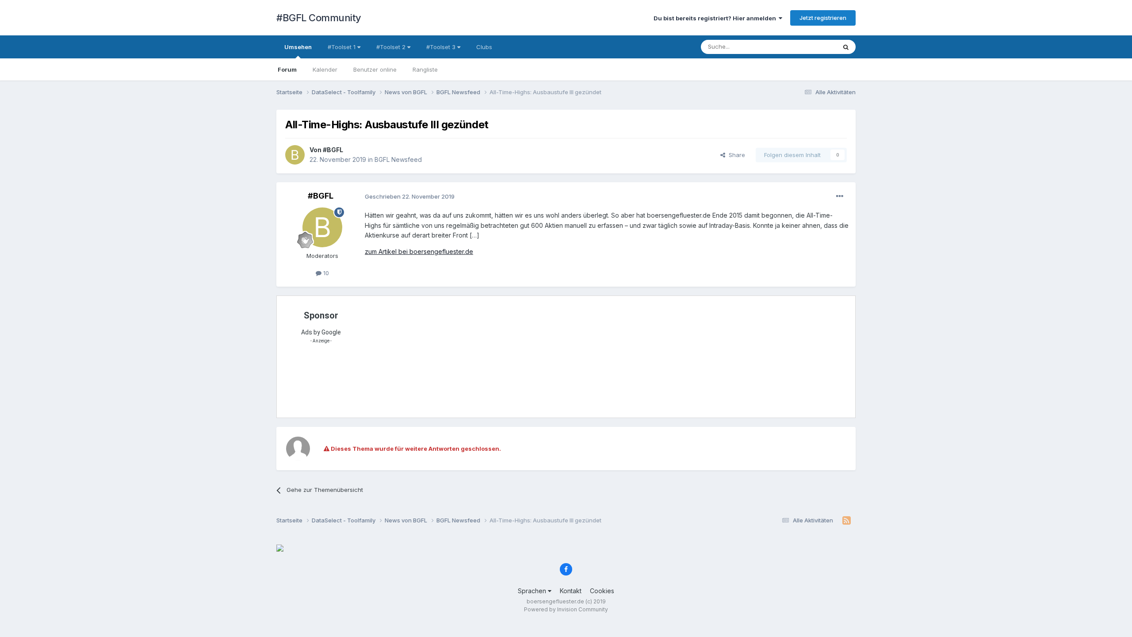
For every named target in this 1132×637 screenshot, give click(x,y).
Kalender (325, 69)
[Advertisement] (585, 355)
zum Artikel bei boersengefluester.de (419, 251)
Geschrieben (410, 196)
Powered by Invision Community (566, 609)
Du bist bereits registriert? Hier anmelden (716, 18)
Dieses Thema (805, 46)
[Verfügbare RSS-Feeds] (847, 520)
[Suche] (846, 47)
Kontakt (570, 591)
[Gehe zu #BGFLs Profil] (295, 155)
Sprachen (533, 591)
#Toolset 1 (342, 46)
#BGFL (333, 149)
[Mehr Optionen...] (840, 196)
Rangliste (425, 69)
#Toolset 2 (391, 46)
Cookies (602, 591)
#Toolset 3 (441, 46)
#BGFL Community (318, 17)
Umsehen (298, 46)
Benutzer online (375, 69)
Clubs (484, 46)
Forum (287, 69)
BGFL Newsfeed (398, 159)
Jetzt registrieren (822, 17)
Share (735, 154)
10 (325, 272)
